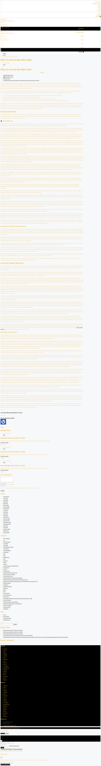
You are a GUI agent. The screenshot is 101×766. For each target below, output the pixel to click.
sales (99, 8)
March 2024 (6, 505)
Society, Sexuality (7, 605)
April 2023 (5, 515)
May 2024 (5, 501)
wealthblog (5, 608)
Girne (4, 661)
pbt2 (4, 591)
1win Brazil (5, 543)
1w (4, 540)
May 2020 (5, 525)
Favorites (97, 16)
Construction (6, 567)
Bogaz (4, 674)
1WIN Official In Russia (8, 547)
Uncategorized (6, 607)
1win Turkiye (6, 548)
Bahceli (4, 673)
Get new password (5, 764)
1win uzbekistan (7, 550)
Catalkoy (5, 654)
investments (97, 1)
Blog (4, 55)
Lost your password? (14, 746)
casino (4, 562)
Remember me (5, 746)
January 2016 (6, 532)
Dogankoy (5, 676)
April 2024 (5, 503)
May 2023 (5, 513)
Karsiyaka (5, 659)
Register (98, 14)
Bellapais (5, 669)
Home (4, 53)
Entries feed (6, 616)
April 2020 (5, 527)
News (4, 590)
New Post (5, 588)
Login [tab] (4, 736)
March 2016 (6, 531)
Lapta (4, 652)
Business (5, 560)
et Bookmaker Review (8, 75)
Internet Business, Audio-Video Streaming (12, 578)
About (99, 5)
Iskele (4, 678)
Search (2, 622)
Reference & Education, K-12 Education (12, 603)
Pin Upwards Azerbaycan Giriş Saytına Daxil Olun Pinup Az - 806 (17, 598)
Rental (99, 7)
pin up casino (6, 593)
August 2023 (6, 508)
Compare (3, 733)
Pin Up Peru (6, 596)
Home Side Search (96, 3)
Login (99, 13)
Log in (4, 614)
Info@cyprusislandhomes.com (10, 725)
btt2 (4, 559)
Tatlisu (4, 650)
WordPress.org (6, 620)
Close (7, 733)
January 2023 (6, 520)
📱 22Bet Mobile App (8, 77)
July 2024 (5, 498)
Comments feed (7, 618)
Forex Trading (6, 571)
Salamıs (5, 671)
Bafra (4, 657)
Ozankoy (5, 655)
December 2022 (7, 522)
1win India (5, 545)
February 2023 (6, 519)
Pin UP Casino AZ (7, 595)
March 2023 (6, 517)
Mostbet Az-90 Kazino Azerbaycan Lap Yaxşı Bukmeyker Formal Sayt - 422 (20, 581)
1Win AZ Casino (6, 542)
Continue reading (4, 442)
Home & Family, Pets (8, 576)
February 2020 (6, 529)
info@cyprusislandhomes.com (8, 20)
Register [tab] (5, 738)
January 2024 (6, 507)
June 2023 (5, 512)
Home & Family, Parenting (9, 574)
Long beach (5, 666)
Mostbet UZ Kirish (7, 586)
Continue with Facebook (6, 749)
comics (5, 564)
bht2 (4, 554)
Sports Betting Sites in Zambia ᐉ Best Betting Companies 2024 (18, 635)
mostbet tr (5, 584)
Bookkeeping (6, 557)
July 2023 (5, 510)
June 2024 (5, 500)
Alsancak (5, 649)
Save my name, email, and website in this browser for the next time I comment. (20, 488)
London (5, 662)
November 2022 (7, 524)
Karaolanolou (6, 667)
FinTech (5, 569)
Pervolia (5, 664)
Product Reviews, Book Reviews (10, 602)
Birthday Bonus (6, 78)
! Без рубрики (6, 538)
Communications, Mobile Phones (10, 566)
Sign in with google (17, 749)
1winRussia (5, 552)
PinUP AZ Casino (7, 600)
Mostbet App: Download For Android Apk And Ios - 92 (15, 579)
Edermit (5, 679)
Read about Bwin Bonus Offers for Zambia (13, 438)
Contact (98, 10)
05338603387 (4, 19)
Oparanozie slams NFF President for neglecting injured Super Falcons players (21, 80)
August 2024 (6, 496)
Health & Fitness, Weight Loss (10, 572)
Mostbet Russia (7, 583)
